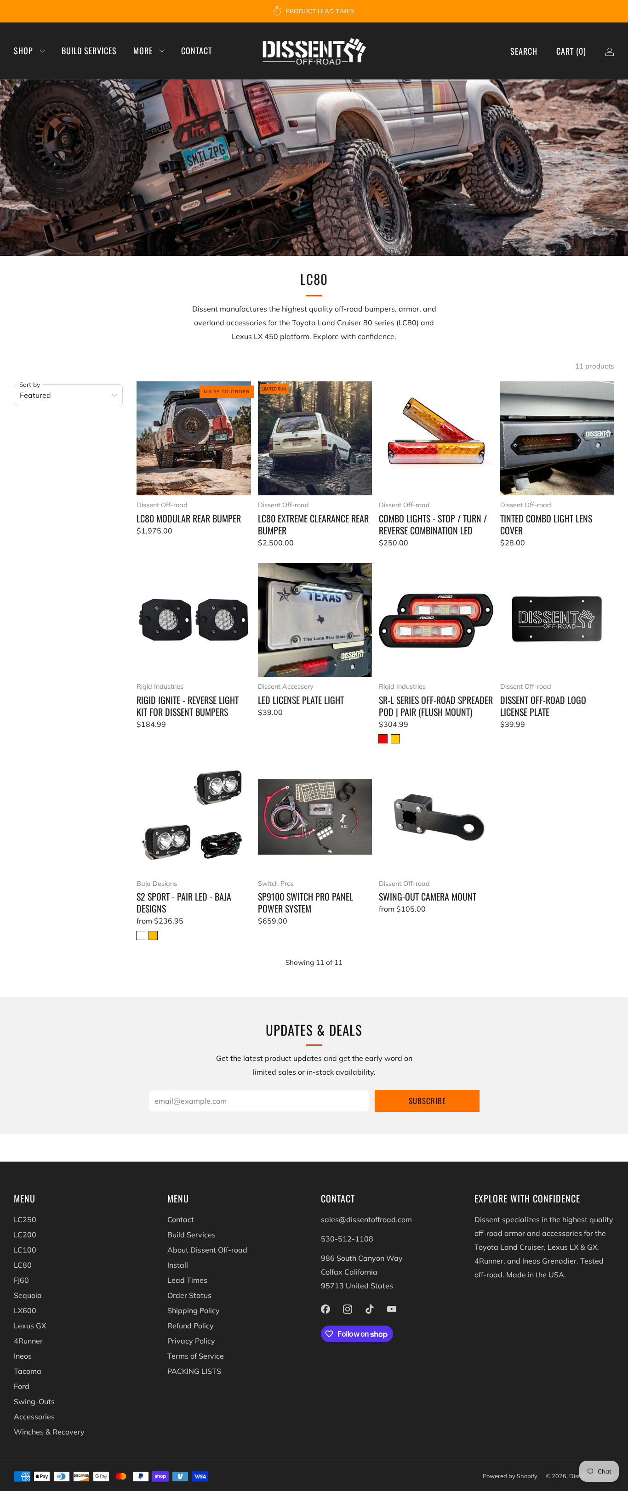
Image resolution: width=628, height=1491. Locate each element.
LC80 (23, 1265)
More (143, 51)
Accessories (34, 1416)
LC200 (25, 1234)
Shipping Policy (193, 1310)
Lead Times (187, 1280)
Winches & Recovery (49, 1431)
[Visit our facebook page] (325, 1309)
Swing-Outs (34, 1401)
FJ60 (21, 1280)
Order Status (189, 1295)
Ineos (23, 1356)
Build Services (89, 51)
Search (523, 51)
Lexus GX (30, 1325)
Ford (21, 1386)
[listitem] (314, 11)
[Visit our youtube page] (392, 1309)
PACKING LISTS (194, 1371)
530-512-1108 (347, 1238)
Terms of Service (195, 1356)
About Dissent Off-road (207, 1249)
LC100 (25, 1249)
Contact (196, 51)
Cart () (571, 51)
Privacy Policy (191, 1340)
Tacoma (27, 1371)
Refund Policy (190, 1325)
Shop (23, 51)
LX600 (25, 1310)
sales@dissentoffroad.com (366, 1219)
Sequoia (28, 1295)
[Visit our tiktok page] (370, 1309)
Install (177, 1265)
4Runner (28, 1340)
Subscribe (427, 1100)
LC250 (25, 1219)
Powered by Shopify (510, 1476)
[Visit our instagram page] (348, 1309)
